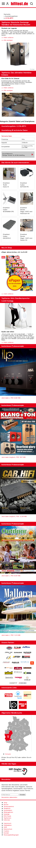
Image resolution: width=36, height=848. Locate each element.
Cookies (6, 831)
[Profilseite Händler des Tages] (18, 771)
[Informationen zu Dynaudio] (18, 653)
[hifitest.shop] (23, 708)
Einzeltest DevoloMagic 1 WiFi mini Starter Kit (26, 237)
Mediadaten (8, 825)
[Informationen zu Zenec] (23, 683)
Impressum (7, 823)
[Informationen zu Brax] (9, 653)
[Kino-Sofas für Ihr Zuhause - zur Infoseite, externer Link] (18, 105)
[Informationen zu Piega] (18, 672)
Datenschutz (8, 829)
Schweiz (8, 754)
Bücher (6, 804)
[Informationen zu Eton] (17, 657)
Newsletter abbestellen (9, 797)
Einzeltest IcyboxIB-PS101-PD (24, 185)
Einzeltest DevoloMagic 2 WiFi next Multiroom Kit (26, 210)
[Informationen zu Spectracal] (9, 678)
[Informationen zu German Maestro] (26, 657)
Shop (5, 803)
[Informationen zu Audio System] (17, 648)
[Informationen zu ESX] (8, 658)
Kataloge (7, 814)
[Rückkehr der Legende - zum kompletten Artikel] (18, 55)
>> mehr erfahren (7, 294)
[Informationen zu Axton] (26, 647)
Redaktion (7, 808)
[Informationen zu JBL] (32, 663)
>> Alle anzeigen (7, 40)
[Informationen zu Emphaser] (27, 653)
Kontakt (6, 833)
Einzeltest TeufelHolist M (6, 185)
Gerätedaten (8, 810)
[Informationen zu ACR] (9, 648)
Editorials (7, 820)
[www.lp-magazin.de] (13, 708)
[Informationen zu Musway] (27, 668)
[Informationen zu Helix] (15, 662)
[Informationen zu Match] (9, 668)
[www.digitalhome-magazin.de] (9, 699)
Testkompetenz (9, 806)
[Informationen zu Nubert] (9, 673)
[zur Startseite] (19, 4)
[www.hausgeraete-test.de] (18, 699)
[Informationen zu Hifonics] (25, 662)
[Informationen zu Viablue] (27, 679)
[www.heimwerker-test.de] (27, 699)
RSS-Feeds (7, 816)
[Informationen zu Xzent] (13, 683)
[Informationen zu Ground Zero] (6, 662)
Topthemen (7, 818)
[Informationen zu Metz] (18, 668)
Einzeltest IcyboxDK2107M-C (7, 236)
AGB (5, 827)
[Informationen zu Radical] (27, 673)
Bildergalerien (8, 812)
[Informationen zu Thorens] (19, 678)
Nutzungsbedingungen (11, 835)
